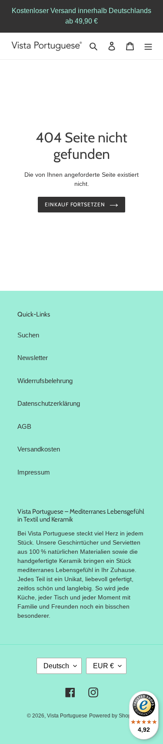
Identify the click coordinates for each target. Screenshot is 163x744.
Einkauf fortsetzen (75, 204)
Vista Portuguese (67, 716)
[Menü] (148, 46)
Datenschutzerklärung (48, 403)
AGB (24, 426)
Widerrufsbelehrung (45, 380)
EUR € (103, 666)
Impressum (33, 472)
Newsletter (32, 357)
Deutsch (56, 666)
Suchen (28, 335)
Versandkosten (38, 449)
